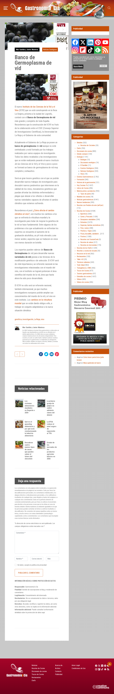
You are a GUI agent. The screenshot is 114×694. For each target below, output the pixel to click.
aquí (43, 612)
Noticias (34, 665)
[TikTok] (101, 669)
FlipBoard (83, 50)
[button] (6, 7)
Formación (80, 179)
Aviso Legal (76, 665)
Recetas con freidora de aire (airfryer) (90, 205)
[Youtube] (107, 665)
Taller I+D (80, 259)
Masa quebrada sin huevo (92, 363)
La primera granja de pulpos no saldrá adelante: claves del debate (51, 408)
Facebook (75, 42)
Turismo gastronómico (84, 274)
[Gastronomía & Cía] (35, 8)
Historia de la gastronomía (86, 182)
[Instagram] (95, 669)
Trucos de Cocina (83, 271)
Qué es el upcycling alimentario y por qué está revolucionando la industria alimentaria (30, 429)
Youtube (105, 42)
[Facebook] (95, 665)
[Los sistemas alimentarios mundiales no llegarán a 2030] (20, 403)
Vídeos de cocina (83, 282)
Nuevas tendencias (83, 202)
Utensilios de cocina (84, 276)
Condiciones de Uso (79, 668)
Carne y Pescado (86, 217)
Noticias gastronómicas (85, 200)
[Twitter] (98, 665)
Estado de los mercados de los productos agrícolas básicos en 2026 (52, 451)
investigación (27, 319)
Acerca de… (59, 665)
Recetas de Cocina (83, 211)
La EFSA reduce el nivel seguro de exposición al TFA (51, 427)
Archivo (57, 668)
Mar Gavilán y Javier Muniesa (27, 50)
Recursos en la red (83, 254)
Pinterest (98, 42)
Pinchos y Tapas (86, 231)
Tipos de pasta (85, 194)
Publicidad (58, 674)
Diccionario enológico (87, 162)
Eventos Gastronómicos (85, 177)
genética (18, 319)
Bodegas (83, 160)
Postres (83, 236)
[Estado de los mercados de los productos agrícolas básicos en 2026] (42, 444)
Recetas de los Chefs (84, 248)
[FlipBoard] (98, 669)
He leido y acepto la (32, 565)
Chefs (79, 148)
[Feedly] (104, 669)
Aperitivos (83, 214)
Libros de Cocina (83, 188)
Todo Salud (81, 265)
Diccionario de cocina (84, 151)
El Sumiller (84, 165)
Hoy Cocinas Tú (82, 185)
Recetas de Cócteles (87, 145)
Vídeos (79, 279)
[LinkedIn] (101, 665)
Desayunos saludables (88, 219)
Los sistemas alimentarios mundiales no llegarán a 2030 (30, 407)
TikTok (90, 50)
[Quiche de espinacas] (57, 29)
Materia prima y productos (86, 191)
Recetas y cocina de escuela (87, 251)
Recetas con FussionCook (89, 239)
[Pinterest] (104, 665)
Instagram (75, 50)
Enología (80, 157)
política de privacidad (39, 565)
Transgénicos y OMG (84, 268)
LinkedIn (90, 42)
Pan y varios (84, 228)
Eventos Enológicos (87, 168)
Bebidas (79, 143)
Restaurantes (81, 256)
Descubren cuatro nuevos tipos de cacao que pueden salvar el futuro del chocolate (30, 451)
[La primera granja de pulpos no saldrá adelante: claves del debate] (42, 403)
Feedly (98, 50)
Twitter (83, 42)
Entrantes (83, 222)
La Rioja (37, 319)
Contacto (58, 671)
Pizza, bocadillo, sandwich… (90, 234)
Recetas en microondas (88, 245)
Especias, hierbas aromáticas (90, 225)
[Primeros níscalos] (63, 29)
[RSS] (107, 669)
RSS (105, 50)
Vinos (82, 174)
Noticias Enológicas (50, 50)
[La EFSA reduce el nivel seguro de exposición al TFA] (42, 424)
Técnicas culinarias (83, 262)
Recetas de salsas (86, 242)
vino (42, 319)
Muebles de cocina (83, 197)
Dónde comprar (82, 154)
